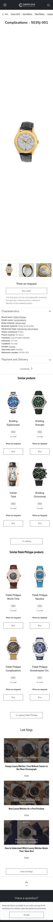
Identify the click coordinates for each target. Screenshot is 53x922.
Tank (13, 496)
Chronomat (40, 496)
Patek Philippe (39, 14)
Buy (13, 451)
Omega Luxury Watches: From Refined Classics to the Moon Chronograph (26, 768)
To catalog (26, 541)
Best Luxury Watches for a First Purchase (26, 808)
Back (6, 14)
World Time (13, 598)
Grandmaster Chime (40, 670)
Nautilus (39, 598)
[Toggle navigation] (4, 4)
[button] (49, 5)
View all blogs (26, 871)
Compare (25, 369)
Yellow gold (20, 323)
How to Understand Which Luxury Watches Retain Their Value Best (26, 850)
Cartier (13, 493)
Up (26, 885)
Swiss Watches (27, 14)
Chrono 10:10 (15, 14)
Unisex (12, 346)
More (26, 775)
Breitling (13, 421)
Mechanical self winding (27, 329)
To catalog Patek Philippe (26, 715)
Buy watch (26, 291)
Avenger (39, 424)
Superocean (13, 424)
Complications (20, 320)
